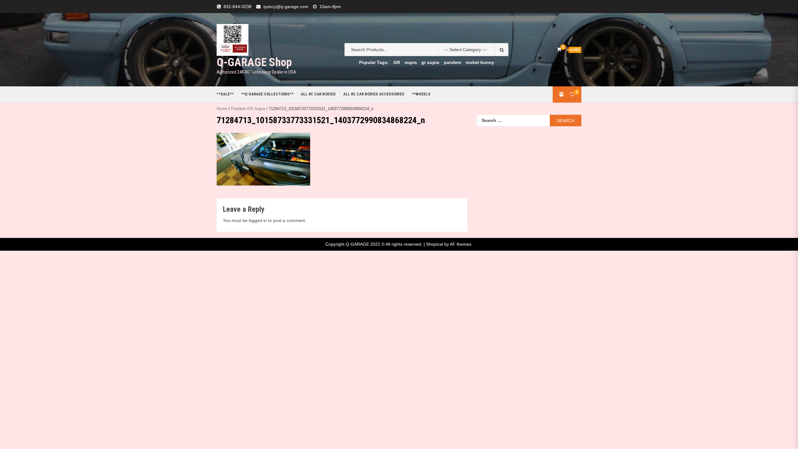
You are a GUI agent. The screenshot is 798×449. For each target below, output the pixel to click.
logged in (258, 220)
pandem (452, 62)
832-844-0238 (238, 6)
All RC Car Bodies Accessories (373, 94)
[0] (572, 94)
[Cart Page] (559, 49)
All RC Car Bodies (318, 94)
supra (411, 62)
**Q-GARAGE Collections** (267, 94)
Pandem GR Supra (248, 108)
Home (222, 108)
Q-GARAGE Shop (254, 62)
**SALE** (225, 94)
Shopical (434, 244)
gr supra (430, 62)
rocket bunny (480, 62)
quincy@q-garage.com (285, 6)
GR (396, 62)
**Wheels (421, 94)
